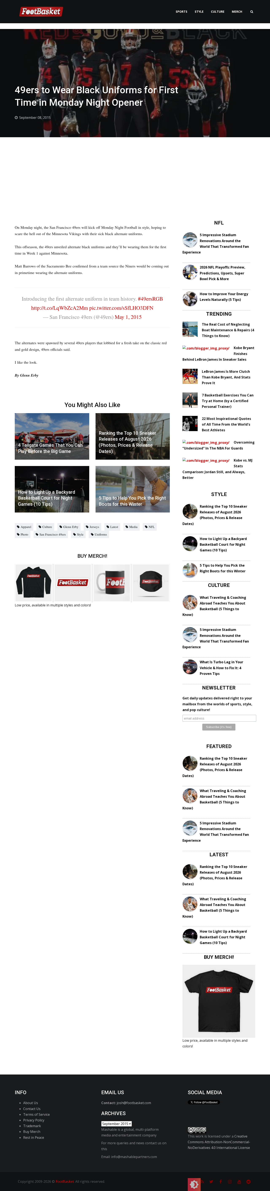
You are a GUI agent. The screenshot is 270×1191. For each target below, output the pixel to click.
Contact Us (31, 1108)
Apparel (26, 527)
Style (199, 12)
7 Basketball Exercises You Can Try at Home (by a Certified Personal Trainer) (228, 401)
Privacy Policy (33, 1120)
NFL (152, 527)
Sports (181, 12)
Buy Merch (31, 1131)
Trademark (32, 1126)
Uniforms (101, 534)
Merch (237, 12)
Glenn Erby (70, 527)
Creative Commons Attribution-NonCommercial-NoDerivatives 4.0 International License (219, 1142)
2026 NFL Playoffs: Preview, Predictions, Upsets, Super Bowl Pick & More (222, 273)
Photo (24, 534)
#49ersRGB (150, 298)
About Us (30, 1103)
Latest (114, 527)
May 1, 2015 (128, 316)
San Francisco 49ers (52, 534)
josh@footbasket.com (134, 1103)
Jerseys (94, 527)
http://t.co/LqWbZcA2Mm (59, 307)
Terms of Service (36, 1114)
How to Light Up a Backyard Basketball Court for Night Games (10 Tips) (223, 544)
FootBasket (65, 1181)
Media (133, 527)
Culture (217, 12)
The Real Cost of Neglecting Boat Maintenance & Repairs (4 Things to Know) (228, 330)
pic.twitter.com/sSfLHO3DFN (121, 307)
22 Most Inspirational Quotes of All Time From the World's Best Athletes (226, 424)
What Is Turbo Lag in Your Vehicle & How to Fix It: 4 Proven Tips (221, 668)
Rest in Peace (33, 1137)
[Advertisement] (135, 169)
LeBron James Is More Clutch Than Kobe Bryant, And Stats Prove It (226, 377)
